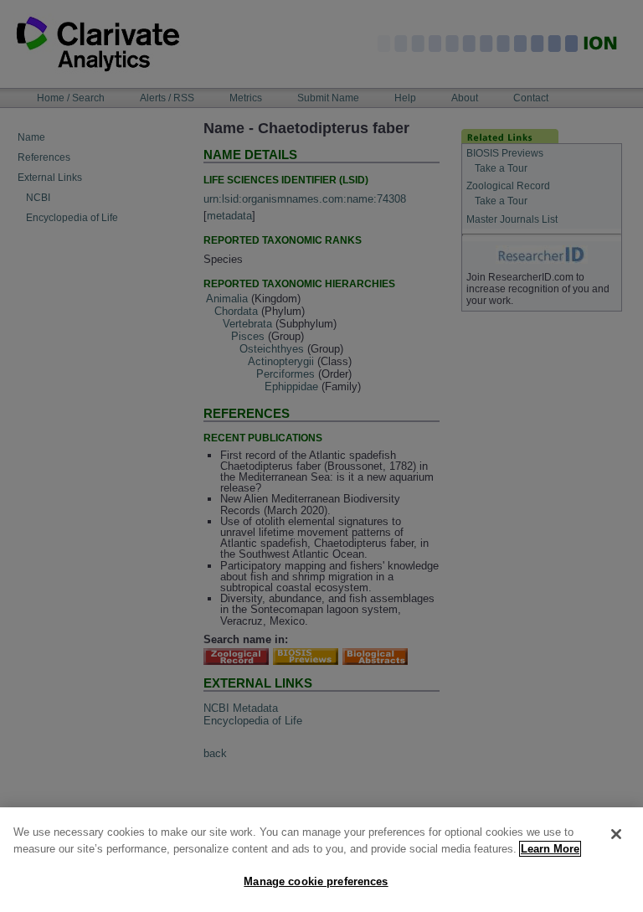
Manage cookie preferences (316, 881)
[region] (321, 859)
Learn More (550, 848)
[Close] (616, 834)
